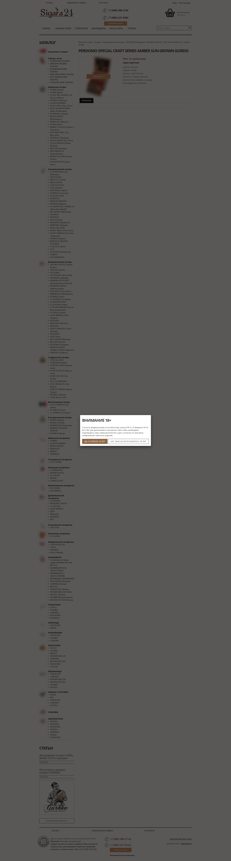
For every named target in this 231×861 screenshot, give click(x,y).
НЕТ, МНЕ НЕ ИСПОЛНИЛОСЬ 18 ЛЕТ (128, 441)
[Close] (151, 415)
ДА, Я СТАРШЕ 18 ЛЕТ (95, 441)
